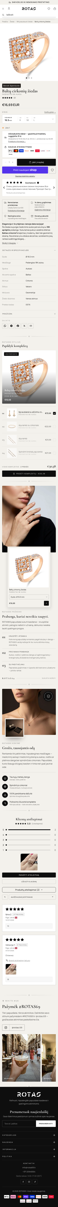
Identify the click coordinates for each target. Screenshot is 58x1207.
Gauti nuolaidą (29, 627)
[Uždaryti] (52, 576)
